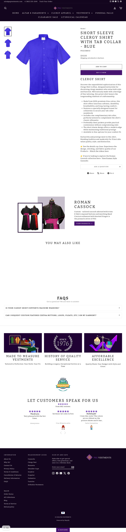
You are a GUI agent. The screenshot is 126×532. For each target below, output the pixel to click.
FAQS (6, 481)
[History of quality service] (63, 343)
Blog (5, 500)
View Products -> (84, 223)
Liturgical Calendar (74, 17)
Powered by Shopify (63, 520)
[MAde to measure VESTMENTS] (23, 343)
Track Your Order (45, 1)
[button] (61, 432)
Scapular (31, 475)
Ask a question (101, 166)
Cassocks (31, 459)
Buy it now (101, 72)
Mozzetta (31, 465)
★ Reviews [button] (63, 530)
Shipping (84, 58)
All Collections (9, 497)
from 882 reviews (63, 406)
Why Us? (7, 462)
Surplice (31, 472)
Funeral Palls (104, 13)
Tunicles (31, 481)
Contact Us (8, 465)
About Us (7, 459)
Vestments (83, 13)
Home (15, 13)
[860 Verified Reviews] (63, 392)
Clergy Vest (32, 462)
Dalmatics (32, 478)
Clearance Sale (48, 17)
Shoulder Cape (33, 469)
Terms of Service (10, 504)
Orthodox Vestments (36, 485)
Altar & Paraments (34, 13)
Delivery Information (12, 478)
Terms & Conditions (11, 472)
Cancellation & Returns (12, 475)
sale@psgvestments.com (13, 1)
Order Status (8, 494)
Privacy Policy (9, 469)
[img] (63, 404)
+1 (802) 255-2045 (30, 1)
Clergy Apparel (61, 13)
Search (6, 491)
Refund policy (9, 507)
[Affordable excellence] (103, 343)
